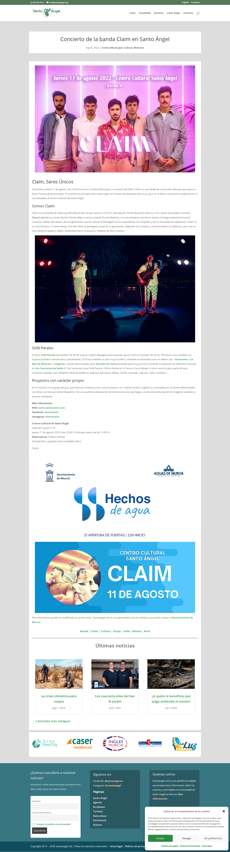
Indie (126, 631)
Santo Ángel (173, 13)
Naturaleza (99, 815)
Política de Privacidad (190, 845)
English (185, 2)
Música (136, 631)
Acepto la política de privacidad (53, 824)
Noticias (139, 47)
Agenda (97, 802)
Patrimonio (99, 820)
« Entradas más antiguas (52, 721)
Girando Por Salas (106, 363)
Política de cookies (170, 845)
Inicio (132, 13)
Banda (84, 631)
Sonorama (181, 359)
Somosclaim (51, 412)
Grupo (117, 631)
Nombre (36, 801)
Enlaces (97, 824)
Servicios (159, 13)
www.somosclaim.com (52, 407)
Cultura (128, 47)
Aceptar (160, 838)
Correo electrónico (41, 812)
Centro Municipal (112, 47)
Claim (94, 631)
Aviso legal (207, 845)
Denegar (186, 838)
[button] (223, 811)
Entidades (99, 806)
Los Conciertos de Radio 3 (50, 368)
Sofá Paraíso (48, 354)
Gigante (59, 363)
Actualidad (145, 13)
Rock (147, 631)
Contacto (195, 2)
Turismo (98, 811)
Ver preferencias (213, 838)
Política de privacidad (138, 846)
